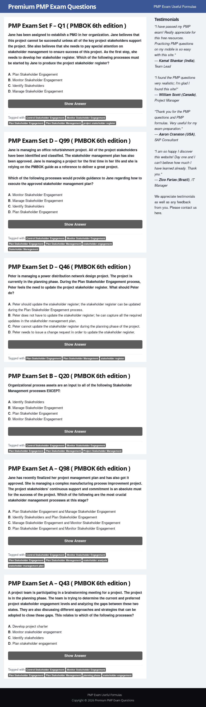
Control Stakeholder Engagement (45, 117)
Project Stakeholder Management (102, 451)
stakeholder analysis (95, 560)
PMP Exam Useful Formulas (175, 6)
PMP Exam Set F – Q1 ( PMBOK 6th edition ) (67, 25)
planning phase (92, 675)
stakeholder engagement (97, 244)
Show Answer (75, 103)
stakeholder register (112, 358)
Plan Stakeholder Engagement (26, 123)
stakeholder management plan (26, 565)
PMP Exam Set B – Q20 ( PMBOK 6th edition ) (69, 376)
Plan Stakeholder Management (63, 123)
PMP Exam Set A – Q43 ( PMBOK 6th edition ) (69, 583)
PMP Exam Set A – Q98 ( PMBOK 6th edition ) (69, 468)
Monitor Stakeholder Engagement (86, 117)
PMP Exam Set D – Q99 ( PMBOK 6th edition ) (69, 140)
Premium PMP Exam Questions (52, 6)
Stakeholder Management (23, 249)
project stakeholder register (99, 123)
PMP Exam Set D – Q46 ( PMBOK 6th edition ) (69, 266)
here (157, 212)
